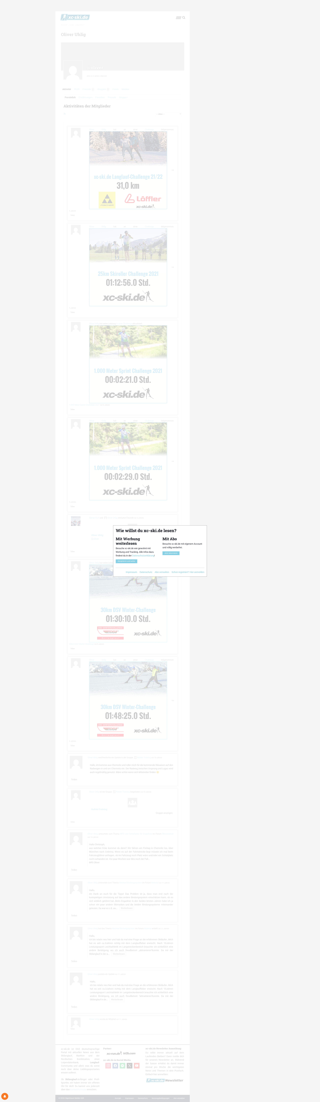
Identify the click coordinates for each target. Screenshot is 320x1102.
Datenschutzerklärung (143, 555)
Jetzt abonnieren (171, 553)
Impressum (131, 572)
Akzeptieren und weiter (126, 561)
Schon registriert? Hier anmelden (188, 572)
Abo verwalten (162, 572)
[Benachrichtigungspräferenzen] (4, 1096)
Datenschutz (146, 572)
